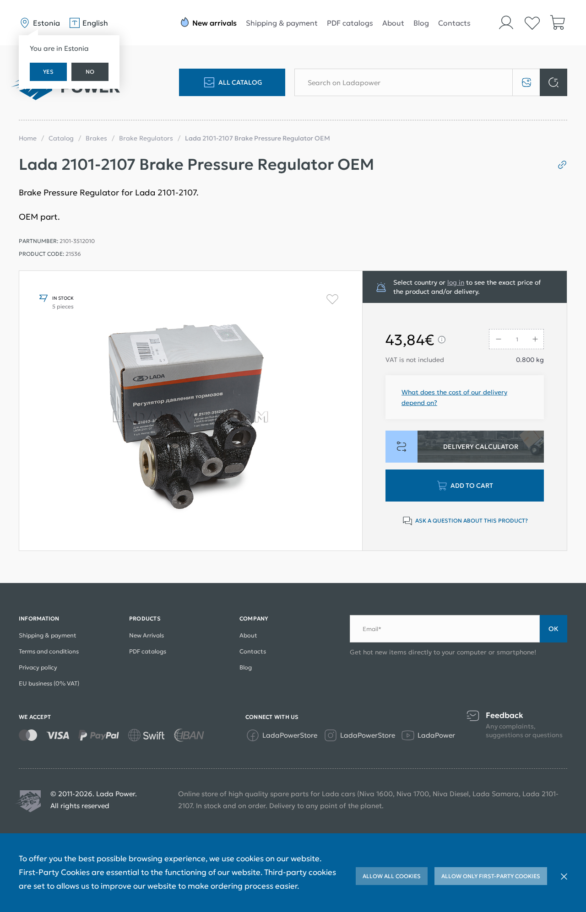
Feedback (504, 715)
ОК (553, 629)
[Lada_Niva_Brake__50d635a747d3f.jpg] (190, 410)
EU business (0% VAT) (49, 683)
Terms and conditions (49, 651)
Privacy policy (38, 667)
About (393, 22)
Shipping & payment (282, 22)
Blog (421, 22)
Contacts (454, 22)
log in (455, 282)
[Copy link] (558, 165)
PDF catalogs (350, 22)
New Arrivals (146, 635)
